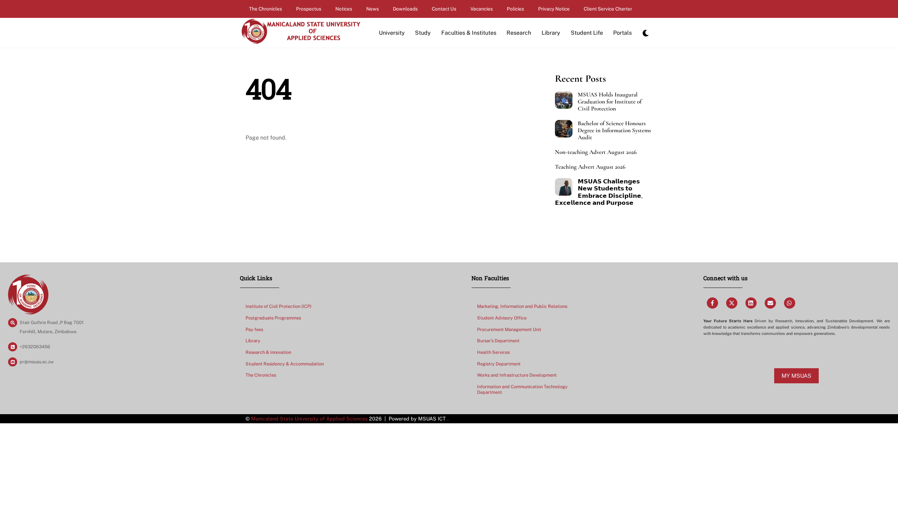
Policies (515, 9)
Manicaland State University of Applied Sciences (309, 419)
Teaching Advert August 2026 (590, 166)
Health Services (493, 352)
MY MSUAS (796, 375)
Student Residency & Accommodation (285, 363)
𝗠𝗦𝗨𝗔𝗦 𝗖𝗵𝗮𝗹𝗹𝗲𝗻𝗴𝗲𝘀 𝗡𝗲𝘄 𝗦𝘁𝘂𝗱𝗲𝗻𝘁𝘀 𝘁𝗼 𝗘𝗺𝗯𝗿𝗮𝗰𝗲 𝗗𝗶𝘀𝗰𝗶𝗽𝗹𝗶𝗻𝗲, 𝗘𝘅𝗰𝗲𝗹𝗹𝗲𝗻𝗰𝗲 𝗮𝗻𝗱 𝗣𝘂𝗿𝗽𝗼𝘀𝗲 (599, 192)
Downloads (405, 9)
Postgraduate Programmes (273, 318)
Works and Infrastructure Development (517, 375)
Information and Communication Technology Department (522, 389)
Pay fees (254, 329)
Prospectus (308, 9)
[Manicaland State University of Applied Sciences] (300, 41)
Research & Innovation (268, 352)
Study (423, 32)
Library (551, 32)
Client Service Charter (608, 9)
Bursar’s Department (498, 340)
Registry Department (499, 363)
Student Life (587, 32)
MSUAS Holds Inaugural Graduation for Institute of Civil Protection (610, 101)
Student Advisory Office (502, 318)
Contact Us (444, 9)
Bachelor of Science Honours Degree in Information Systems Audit (614, 130)
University (392, 32)
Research (519, 32)
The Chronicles (265, 9)
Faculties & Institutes (468, 32)
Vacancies (481, 9)
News (372, 9)
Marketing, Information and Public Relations (522, 306)
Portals (622, 32)
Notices (343, 9)
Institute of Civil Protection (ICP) (278, 306)
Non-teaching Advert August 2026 (596, 152)
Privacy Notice (554, 9)
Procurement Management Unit (509, 329)
